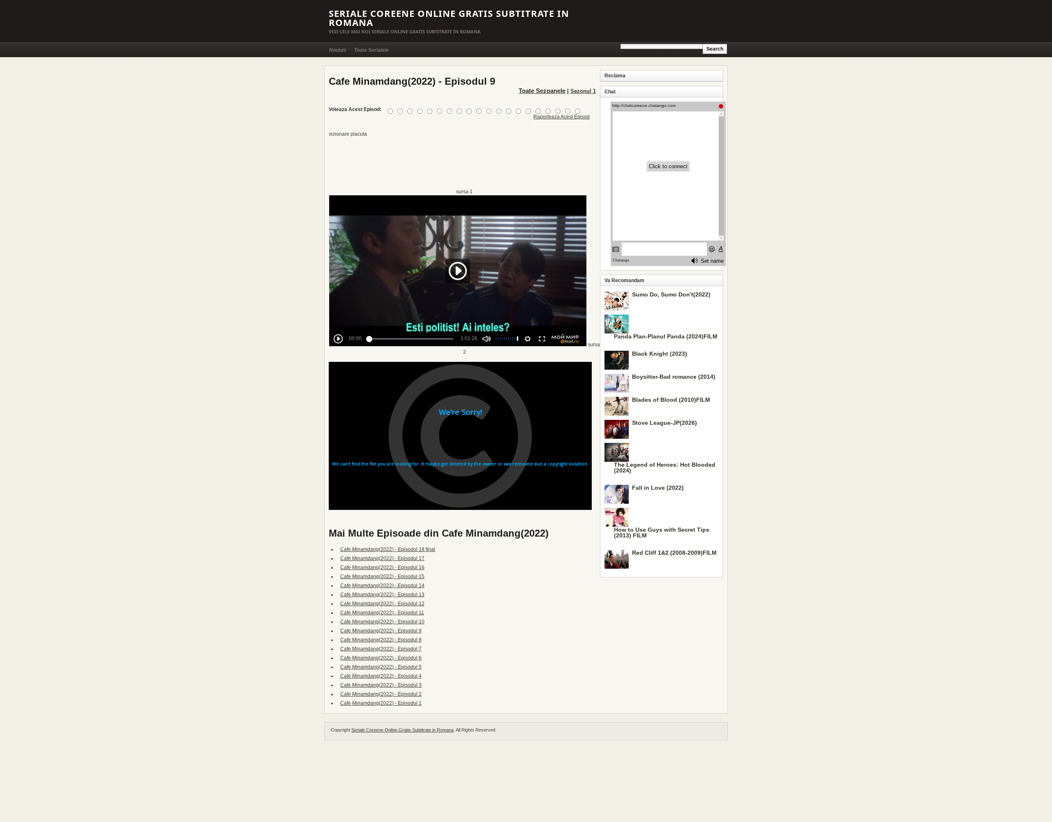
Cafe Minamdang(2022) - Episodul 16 (382, 567)
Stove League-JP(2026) (664, 422)
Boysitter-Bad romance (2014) (673, 376)
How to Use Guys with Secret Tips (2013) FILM (661, 532)
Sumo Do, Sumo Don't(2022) (671, 294)
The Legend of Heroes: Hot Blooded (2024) (664, 467)
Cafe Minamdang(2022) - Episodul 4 (381, 676)
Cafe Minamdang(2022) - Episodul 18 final (387, 549)
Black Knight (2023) (659, 353)
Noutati (337, 50)
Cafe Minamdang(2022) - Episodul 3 (381, 685)
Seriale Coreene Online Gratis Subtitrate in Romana (449, 17)
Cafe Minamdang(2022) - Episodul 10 (382, 622)
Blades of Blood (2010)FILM (671, 399)
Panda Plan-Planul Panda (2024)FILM (665, 336)
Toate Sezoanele (542, 90)
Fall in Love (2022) (658, 487)
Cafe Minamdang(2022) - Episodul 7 (381, 649)
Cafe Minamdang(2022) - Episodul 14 (382, 585)
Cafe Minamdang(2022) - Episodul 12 (382, 604)
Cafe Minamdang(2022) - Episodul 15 (382, 576)
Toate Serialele (371, 50)
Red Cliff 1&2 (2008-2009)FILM (674, 552)
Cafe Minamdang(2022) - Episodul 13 (382, 594)
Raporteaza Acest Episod (561, 117)
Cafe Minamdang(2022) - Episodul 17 (382, 558)
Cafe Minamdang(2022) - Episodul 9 (381, 631)
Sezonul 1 (583, 91)
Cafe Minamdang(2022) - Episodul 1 (381, 703)
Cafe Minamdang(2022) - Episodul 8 (381, 640)
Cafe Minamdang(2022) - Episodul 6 (381, 658)
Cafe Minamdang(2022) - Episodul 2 (381, 694)
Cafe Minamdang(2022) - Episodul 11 (382, 613)
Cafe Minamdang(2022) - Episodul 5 (381, 667)
